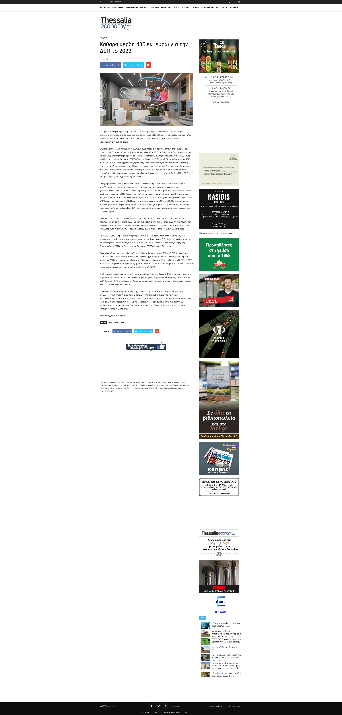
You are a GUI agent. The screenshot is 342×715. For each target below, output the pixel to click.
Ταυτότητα (145, 712)
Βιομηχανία (110, 7)
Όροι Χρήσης (157, 712)
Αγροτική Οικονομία (128, 7)
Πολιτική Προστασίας (172, 712)
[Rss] (165, 706)
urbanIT (112, 706)
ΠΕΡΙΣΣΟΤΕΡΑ (232, 7)
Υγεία (176, 7)
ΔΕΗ (110, 322)
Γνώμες (195, 7)
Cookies (185, 712)
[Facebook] (151, 706)
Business (144, 7)
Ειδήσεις (103, 38)
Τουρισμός (166, 7)
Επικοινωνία (174, 706)
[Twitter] (158, 706)
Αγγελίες (220, 7)
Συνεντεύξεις (207, 7)
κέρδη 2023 (119, 322)
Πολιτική (185, 7)
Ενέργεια (155, 7)
